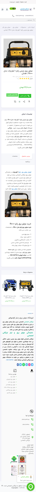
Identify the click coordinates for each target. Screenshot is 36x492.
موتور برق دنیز (11, 382)
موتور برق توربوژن (10, 379)
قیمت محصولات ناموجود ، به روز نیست (18, 2)
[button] (13, 9)
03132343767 (29, 16)
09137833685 (20, 16)
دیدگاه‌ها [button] (28, 162)
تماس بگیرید (11, 95)
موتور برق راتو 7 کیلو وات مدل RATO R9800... (9, 297)
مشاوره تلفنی (23, 96)
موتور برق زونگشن (10, 390)
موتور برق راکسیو (11, 393)
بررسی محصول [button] (26, 156)
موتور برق (13, 376)
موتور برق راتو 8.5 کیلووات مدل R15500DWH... (26, 297)
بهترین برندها (12, 374)
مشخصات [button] (15, 156)
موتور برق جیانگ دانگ (9, 387)
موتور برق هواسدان (10, 385)
